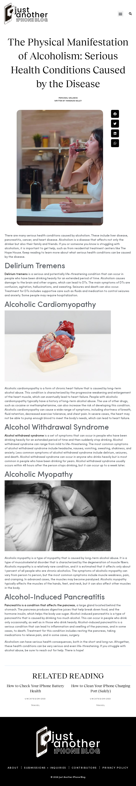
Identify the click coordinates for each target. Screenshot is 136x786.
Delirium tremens (16, 274)
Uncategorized (35, 698)
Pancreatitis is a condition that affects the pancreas (40, 605)
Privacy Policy (115, 767)
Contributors (84, 767)
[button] (120, 14)
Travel (35, 705)
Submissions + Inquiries (45, 767)
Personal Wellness (68, 97)
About (13, 767)
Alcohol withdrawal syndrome (24, 435)
